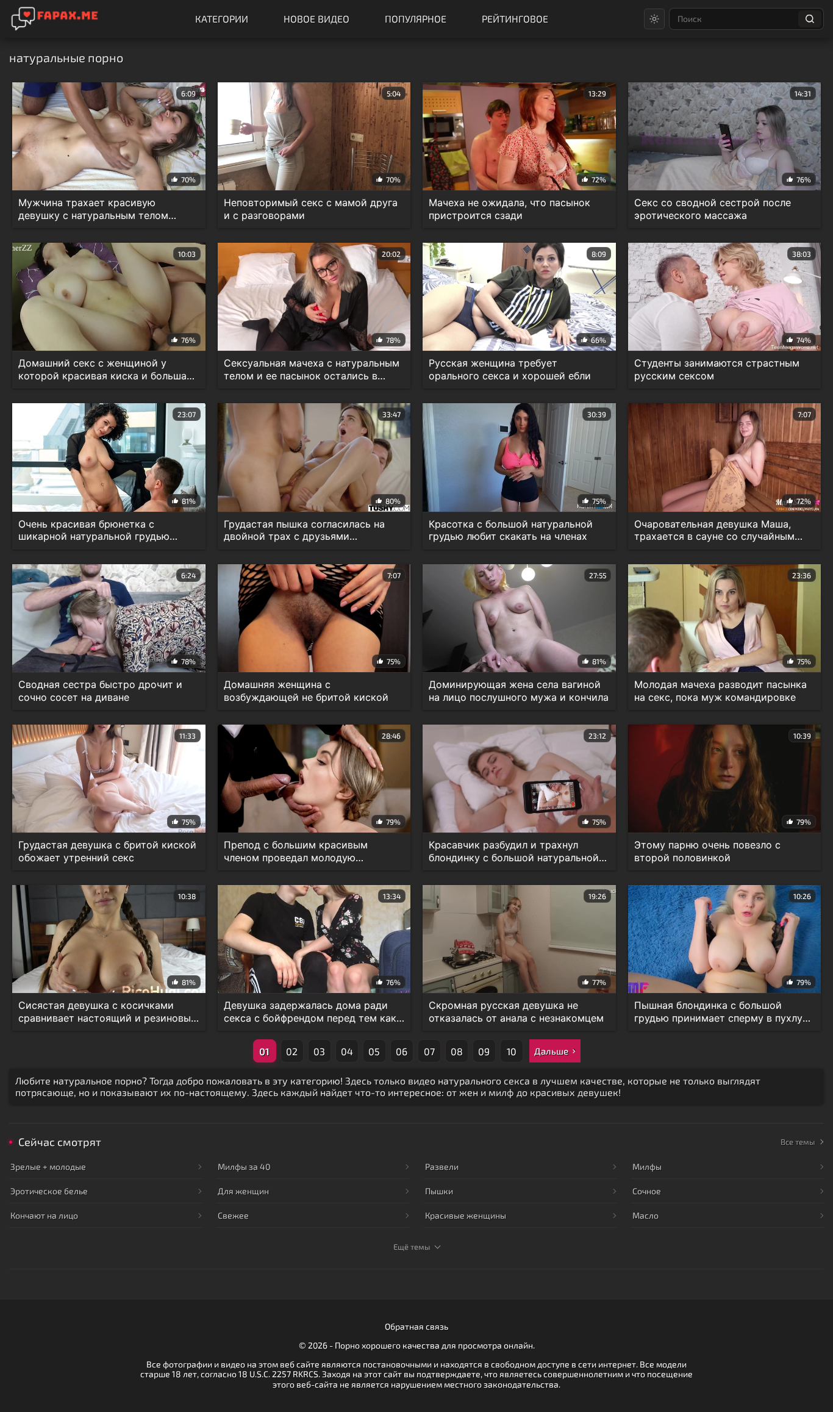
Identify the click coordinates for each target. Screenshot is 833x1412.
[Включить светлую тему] (654, 19)
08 (457, 1051)
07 (429, 1051)
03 (319, 1051)
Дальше (551, 1050)
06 (401, 1051)
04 (347, 1051)
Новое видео (316, 18)
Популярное (415, 18)
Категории (221, 18)
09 (484, 1051)
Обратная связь (416, 1326)
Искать (809, 18)
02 (292, 1051)
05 (374, 1051)
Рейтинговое (515, 18)
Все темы (798, 1142)
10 (512, 1051)
